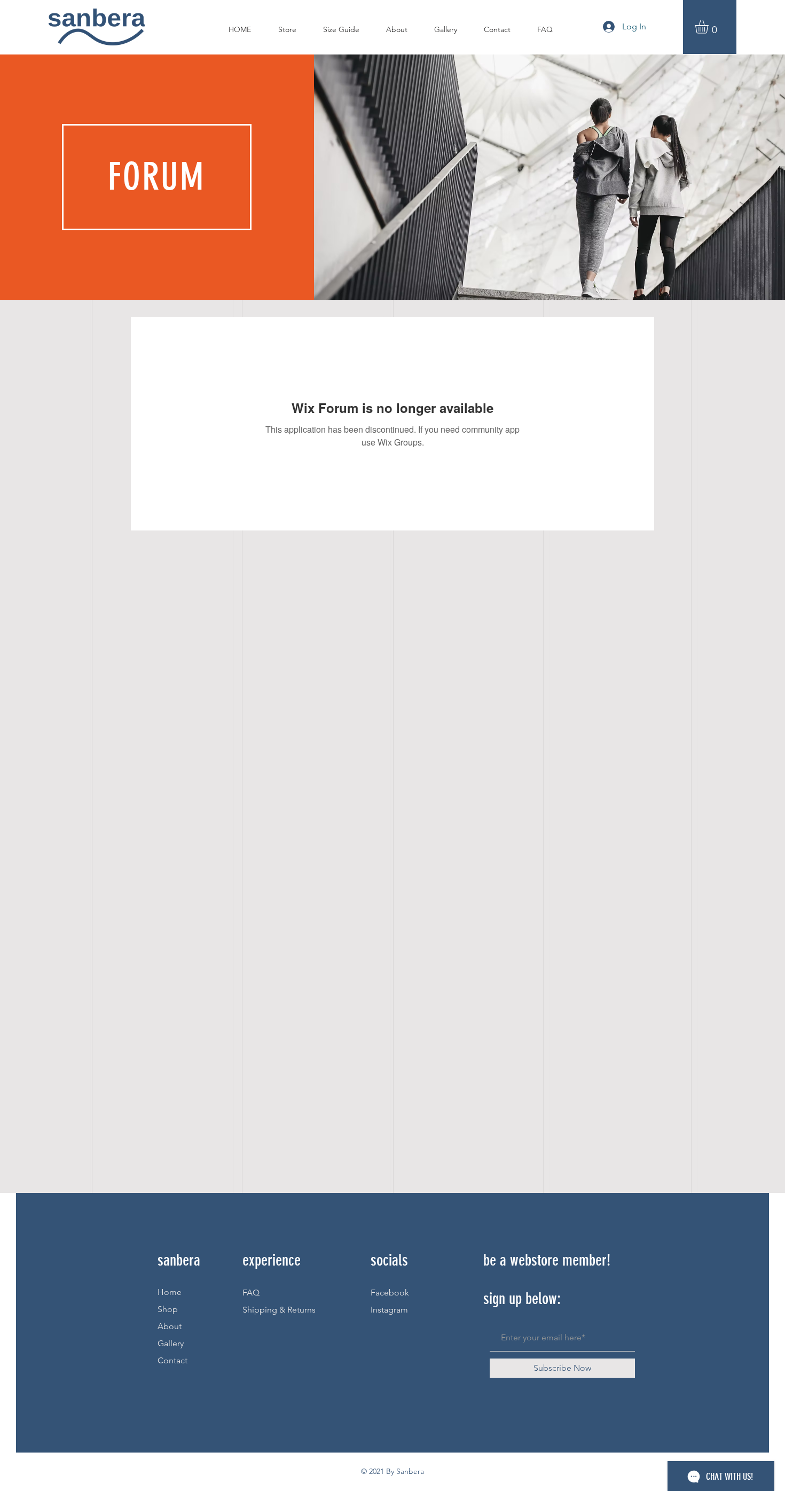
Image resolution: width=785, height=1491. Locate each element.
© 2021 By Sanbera (392, 1471)
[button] (710, 27)
